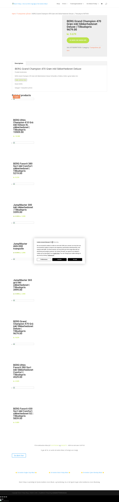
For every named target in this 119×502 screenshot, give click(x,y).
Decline (59, 259)
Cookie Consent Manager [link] (43, 242)
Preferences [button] (51, 255)
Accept (75, 259)
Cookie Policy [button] (56, 253)
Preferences (44, 259)
